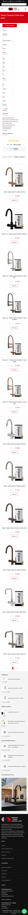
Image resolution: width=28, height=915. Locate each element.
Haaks (3, 62)
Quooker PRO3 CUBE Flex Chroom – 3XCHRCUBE (17, 766)
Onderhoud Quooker (6, 128)
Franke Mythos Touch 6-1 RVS (13, 712)
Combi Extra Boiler (6, 40)
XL (3, 74)
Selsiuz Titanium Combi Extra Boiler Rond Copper (14, 570)
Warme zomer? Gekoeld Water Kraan (10, 119)
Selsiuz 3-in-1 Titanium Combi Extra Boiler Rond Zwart (14, 234)
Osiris (3, 66)
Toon (5, 108)
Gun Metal (4, 105)
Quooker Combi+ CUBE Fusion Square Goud (16, 732)
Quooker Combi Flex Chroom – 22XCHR (15, 688)
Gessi (3, 58)
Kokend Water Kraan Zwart (8, 118)
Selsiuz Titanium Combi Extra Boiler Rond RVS (14, 486)
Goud (3, 97)
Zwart (3, 93)
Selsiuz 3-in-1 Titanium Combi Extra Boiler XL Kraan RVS (14, 276)
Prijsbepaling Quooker (7, 127)
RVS (3, 85)
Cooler (3, 48)
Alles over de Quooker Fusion (8, 125)
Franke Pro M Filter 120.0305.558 (14, 679)
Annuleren (4, 110)
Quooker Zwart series (7, 123)
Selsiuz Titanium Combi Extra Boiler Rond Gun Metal (14, 528)
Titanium (4, 44)
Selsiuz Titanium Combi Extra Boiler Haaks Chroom (14, 612)
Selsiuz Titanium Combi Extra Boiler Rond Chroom (14, 444)
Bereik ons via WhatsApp (6, 899)
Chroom (4, 89)
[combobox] (14, 4)
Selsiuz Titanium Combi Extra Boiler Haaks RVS (14, 654)
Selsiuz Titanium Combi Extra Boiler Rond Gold (14, 192)
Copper (4, 101)
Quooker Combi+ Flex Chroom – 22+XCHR (15, 698)
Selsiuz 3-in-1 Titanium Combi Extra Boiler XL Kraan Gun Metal (14, 318)
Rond (3, 70)
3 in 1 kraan (4, 130)
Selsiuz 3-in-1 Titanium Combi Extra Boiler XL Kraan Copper (14, 360)
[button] (25, 9)
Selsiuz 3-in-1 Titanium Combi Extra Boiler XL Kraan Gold (14, 402)
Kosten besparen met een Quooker (10, 121)
